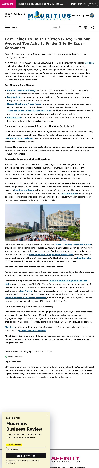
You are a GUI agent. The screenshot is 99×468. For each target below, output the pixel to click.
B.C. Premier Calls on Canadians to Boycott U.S (37, 3)
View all (93, 4)
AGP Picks (7, 4)
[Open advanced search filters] (86, 27)
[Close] (47, 415)
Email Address (14, 445)
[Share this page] (92, 27)
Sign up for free (26, 455)
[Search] (80, 27)
